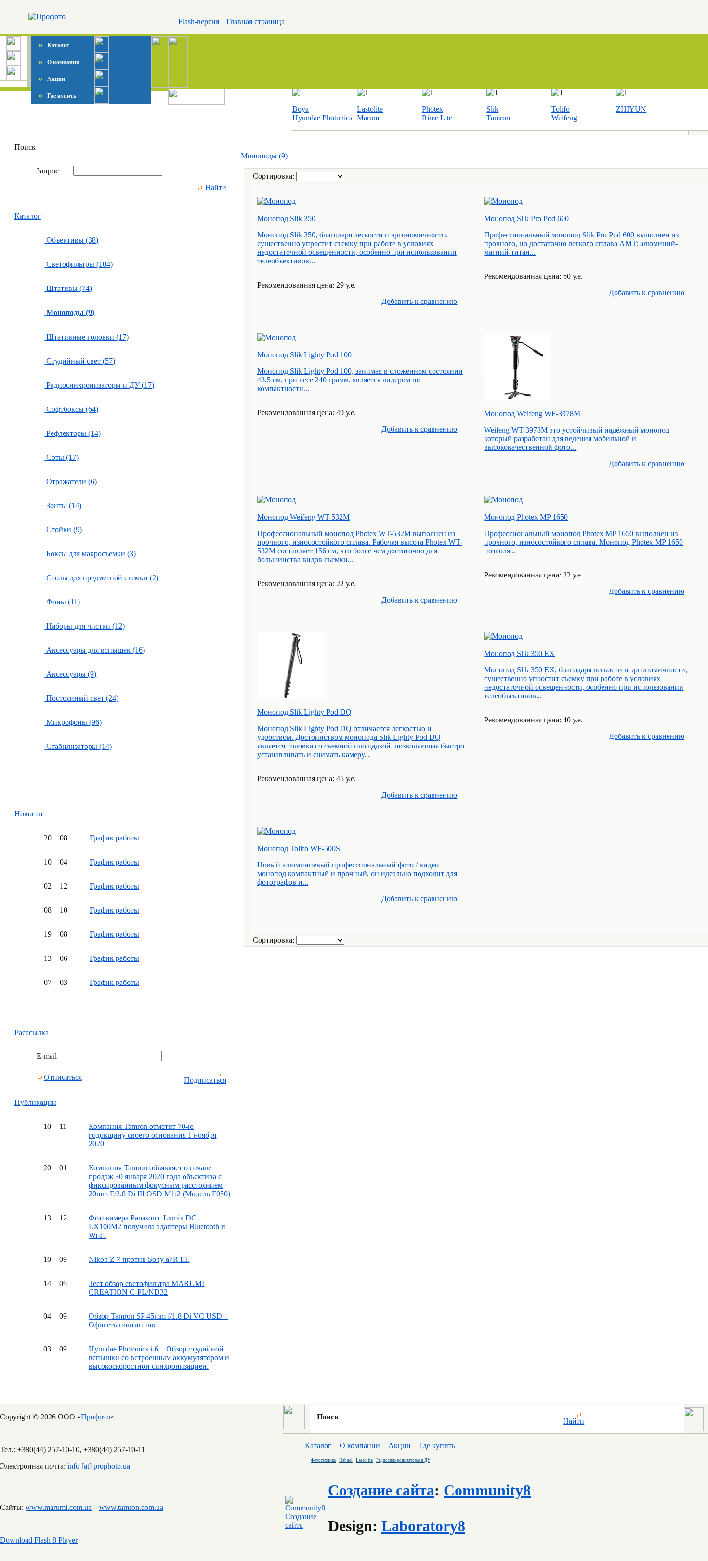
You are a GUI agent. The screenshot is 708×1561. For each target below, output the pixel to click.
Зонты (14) (62, 505)
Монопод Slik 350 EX (519, 653)
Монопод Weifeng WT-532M (303, 517)
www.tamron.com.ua (131, 1507)
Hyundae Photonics (322, 118)
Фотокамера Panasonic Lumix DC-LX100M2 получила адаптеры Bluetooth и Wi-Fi (157, 1226)
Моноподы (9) (264, 156)
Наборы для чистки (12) (84, 626)
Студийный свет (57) (79, 361)
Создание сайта (381, 1490)
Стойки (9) (63, 529)
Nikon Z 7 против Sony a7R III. (139, 1259)
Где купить (57, 95)
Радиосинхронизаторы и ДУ (403, 1460)
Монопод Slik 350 (286, 218)
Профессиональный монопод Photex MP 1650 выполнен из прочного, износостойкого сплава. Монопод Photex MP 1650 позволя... (583, 542)
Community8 (487, 1490)
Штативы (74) (68, 288)
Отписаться (63, 1077)
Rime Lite (437, 118)
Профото (95, 1417)
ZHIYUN (631, 109)
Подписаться (205, 1080)
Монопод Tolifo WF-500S (298, 848)
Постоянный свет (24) (81, 698)
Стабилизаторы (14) (78, 746)
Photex (432, 109)
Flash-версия (198, 21)
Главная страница (255, 21)
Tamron (498, 118)
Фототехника (323, 1460)
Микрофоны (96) (73, 722)
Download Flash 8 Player (39, 1540)
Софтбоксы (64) (71, 409)
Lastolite (370, 109)
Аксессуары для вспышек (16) (94, 650)
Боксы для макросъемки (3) (90, 554)
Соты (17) (61, 457)
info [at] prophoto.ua (98, 1466)
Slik (492, 109)
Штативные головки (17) (86, 337)
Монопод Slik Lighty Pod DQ (304, 712)
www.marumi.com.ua (59, 1507)
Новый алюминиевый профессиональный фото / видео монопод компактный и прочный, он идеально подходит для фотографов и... (357, 873)
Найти (215, 188)
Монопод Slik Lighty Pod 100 (304, 355)
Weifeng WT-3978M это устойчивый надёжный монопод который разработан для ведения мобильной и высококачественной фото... (576, 438)
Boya (300, 109)
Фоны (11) (62, 602)
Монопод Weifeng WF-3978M (532, 413)
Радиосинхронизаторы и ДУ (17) (99, 385)
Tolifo (560, 109)
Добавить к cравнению (419, 301)
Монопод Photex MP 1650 (526, 517)
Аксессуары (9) (70, 674)
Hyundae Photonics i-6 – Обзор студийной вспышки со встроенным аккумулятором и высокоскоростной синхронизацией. (159, 1357)
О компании (59, 62)
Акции (52, 79)
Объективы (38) (71, 240)
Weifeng (564, 118)
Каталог (54, 45)
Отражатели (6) (70, 481)
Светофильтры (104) (78, 264)
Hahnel (346, 1460)
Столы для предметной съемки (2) (101, 578)
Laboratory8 (423, 1526)
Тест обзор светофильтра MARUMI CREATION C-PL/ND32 (146, 1287)
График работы (114, 838)
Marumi (369, 118)
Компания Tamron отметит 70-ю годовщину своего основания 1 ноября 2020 (152, 1135)
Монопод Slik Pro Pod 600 (526, 218)
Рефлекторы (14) (72, 433)
